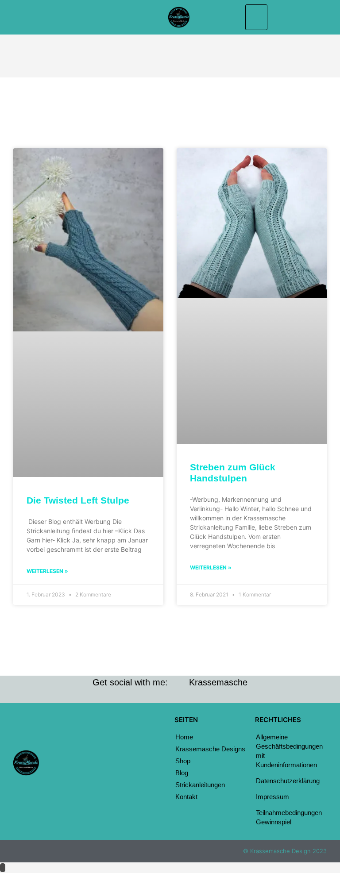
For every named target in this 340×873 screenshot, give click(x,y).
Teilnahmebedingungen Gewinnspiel (289, 817)
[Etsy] (101, 752)
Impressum (272, 796)
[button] (256, 17)
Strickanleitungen (200, 784)
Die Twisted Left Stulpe (78, 500)
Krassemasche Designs (210, 749)
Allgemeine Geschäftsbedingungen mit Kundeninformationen (289, 751)
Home (184, 737)
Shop (182, 761)
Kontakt (186, 796)
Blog (181, 773)
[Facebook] (101, 723)
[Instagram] (101, 738)
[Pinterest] (101, 780)
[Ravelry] (101, 766)
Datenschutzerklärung (288, 781)
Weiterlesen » (47, 571)
